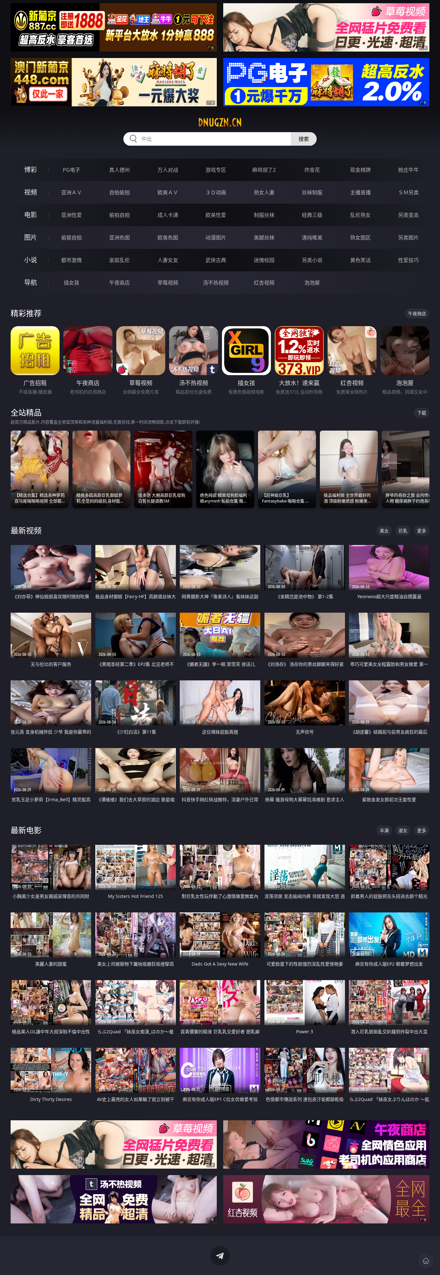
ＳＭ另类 (408, 192)
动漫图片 (216, 237)
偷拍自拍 (119, 215)
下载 (421, 413)
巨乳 (402, 531)
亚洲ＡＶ (71, 192)
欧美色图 (168, 237)
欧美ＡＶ (168, 192)
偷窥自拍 (71, 237)
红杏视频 (264, 282)
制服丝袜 (264, 215)
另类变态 (408, 215)
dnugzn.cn (220, 122)
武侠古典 (216, 260)
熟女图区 (360, 237)
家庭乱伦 (119, 260)
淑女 (402, 830)
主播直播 (360, 192)
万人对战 (168, 169)
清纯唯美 (312, 237)
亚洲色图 (119, 237)
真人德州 (119, 169)
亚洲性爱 (71, 215)
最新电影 (26, 830)
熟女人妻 (264, 192)
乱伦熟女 (360, 215)
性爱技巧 (408, 260)
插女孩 (71, 282)
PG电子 (71, 169)
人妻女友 (168, 260)
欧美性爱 (216, 215)
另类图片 (408, 237)
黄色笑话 (360, 260)
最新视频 (26, 530)
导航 (30, 282)
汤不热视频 (216, 282)
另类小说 (312, 260)
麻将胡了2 (264, 169)
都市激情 (71, 260)
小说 (30, 260)
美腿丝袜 (264, 237)
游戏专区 (216, 169)
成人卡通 (168, 215)
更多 (421, 531)
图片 (30, 237)
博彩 (30, 169)
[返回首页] (426, 1261)
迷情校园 (264, 260)
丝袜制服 (312, 192)
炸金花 (312, 169)
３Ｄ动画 (216, 192)
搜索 (304, 138)
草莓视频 (168, 282)
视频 (30, 192)
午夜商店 (119, 282)
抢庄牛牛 (408, 169)
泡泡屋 (312, 282)
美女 (384, 531)
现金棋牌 (360, 169)
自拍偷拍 (119, 192)
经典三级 (312, 215)
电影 (30, 214)
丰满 (384, 830)
